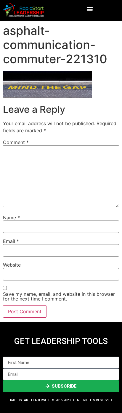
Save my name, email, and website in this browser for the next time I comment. (59, 296)
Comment (16, 142)
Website (12, 264)
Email (11, 241)
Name (11, 217)
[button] (89, 9)
